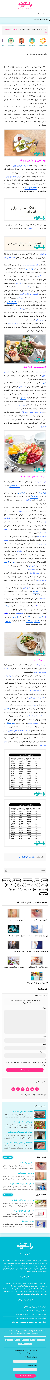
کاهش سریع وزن (19, 951)
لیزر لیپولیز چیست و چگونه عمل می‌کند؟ (35, 936)
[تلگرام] (32, 1089)
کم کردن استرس (26, 889)
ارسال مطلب (41, 1340)
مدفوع (23, 397)
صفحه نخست (42, 14)
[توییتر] (18, 1089)
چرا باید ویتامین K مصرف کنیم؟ (22, 1200)
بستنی (6, 708)
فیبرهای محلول (10, 885)
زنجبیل (15, 617)
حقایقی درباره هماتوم (41, 920)
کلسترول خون (11, 301)
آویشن (37, 620)
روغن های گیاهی (31, 885)
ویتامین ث (42, 492)
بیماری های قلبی (31, 187)
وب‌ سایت (43, 1052)
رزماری (8, 620)
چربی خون (6, 880)
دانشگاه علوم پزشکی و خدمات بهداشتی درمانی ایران (31, 1318)
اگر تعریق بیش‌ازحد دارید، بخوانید (22, 1183)
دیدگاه (44, 1008)
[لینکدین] (13, 1089)
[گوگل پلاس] (23, 1089)
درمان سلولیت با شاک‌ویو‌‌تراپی (38, 967)
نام (44, 1036)
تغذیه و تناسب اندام (28, 29)
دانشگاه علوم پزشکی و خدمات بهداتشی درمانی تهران (31, 1314)
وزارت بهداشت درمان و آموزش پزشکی (35, 1307)
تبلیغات (33, 1340)
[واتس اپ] (37, 1089)
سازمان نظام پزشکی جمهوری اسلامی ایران (34, 1310)
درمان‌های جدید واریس (17, 920)
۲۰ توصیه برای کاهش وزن (26, 857)
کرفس (6, 562)
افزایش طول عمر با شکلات (23, 1111)
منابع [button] (43, 870)
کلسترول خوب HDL (40, 889)
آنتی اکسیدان (14, 485)
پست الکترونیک (31, 1365)
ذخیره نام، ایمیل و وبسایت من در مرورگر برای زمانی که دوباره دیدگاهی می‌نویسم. (25, 1063)
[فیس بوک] (27, 1089)
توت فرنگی (21, 492)
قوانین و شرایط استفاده (25, 1344)
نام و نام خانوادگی (31, 1357)
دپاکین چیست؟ (28, 1221)
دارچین (41, 617)
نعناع (30, 617)
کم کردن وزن (14, 889)
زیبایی (41, 29)
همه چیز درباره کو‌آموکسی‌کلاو (23, 1210)
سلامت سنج (9, 1340)
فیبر (44, 383)
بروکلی (7, 606)
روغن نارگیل (11, 723)
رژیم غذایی (29, 268)
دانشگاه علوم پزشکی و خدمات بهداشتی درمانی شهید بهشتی (28, 1322)
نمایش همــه (8, 1157)
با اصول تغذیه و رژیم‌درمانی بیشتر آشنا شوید (34, 983)
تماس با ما (25, 1340)
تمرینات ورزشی (27, 880)
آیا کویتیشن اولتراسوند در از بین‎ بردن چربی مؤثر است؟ (30, 951)
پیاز (13, 562)
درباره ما (17, 1340)
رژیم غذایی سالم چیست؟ (23, 1122)
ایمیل (43, 1044)
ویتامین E (34, 496)
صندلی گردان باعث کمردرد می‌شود (20, 1132)
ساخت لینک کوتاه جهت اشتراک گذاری (32, 1094)
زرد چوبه (29, 620)
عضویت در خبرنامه (25, 1375)
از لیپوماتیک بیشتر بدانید (17, 936)
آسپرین (35, 591)
